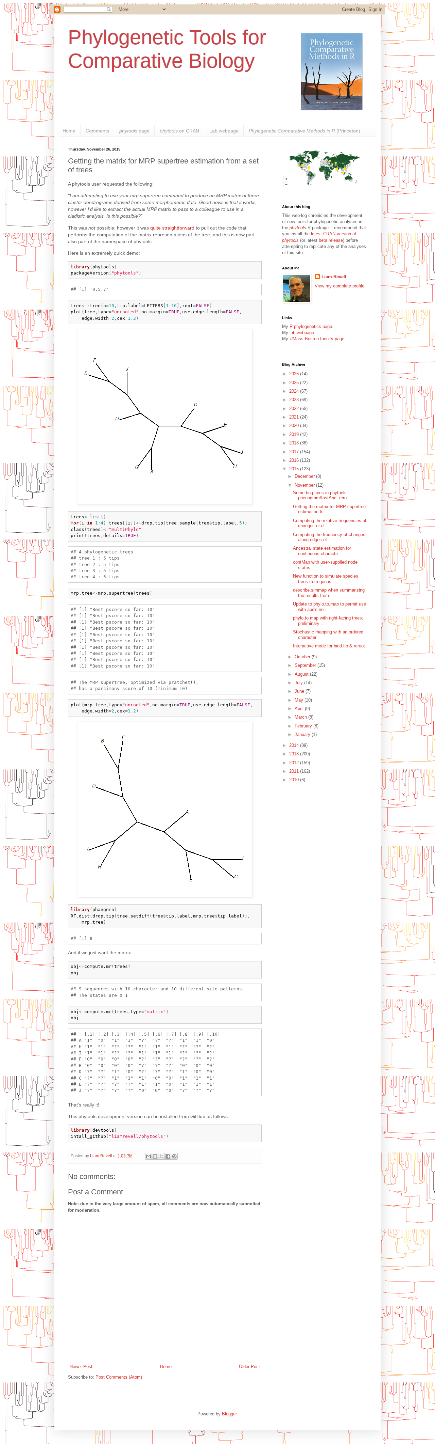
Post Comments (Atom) (118, 1377)
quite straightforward (172, 228)
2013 (294, 753)
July (299, 682)
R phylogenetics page (311, 326)
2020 (294, 425)
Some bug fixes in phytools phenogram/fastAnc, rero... (322, 495)
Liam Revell (333, 276)
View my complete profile (339, 285)
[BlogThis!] (155, 1156)
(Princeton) (304, 131)
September (306, 665)
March (301, 717)
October (303, 656)
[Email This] (148, 1156)
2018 (294, 442)
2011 (294, 771)
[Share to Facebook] (167, 1156)
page (134, 131)
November (305, 485)
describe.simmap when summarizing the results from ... (329, 592)
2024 (294, 391)
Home (69, 131)
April (300, 708)
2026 (294, 373)
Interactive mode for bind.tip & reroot (329, 645)
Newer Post (81, 1366)
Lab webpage (224, 131)
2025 (294, 382)
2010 (294, 779)
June (300, 691)
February (304, 725)
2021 (294, 417)
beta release (331, 240)
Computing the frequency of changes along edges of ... (329, 537)
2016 (294, 460)
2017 (294, 451)
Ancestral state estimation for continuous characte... (322, 551)
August (302, 674)
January (303, 734)
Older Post (249, 1366)
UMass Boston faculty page (317, 338)
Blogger (229, 1413)
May (299, 700)
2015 (294, 468)
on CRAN (179, 131)
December (305, 476)
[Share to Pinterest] (174, 1156)
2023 (294, 399)
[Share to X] (161, 1156)
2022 (294, 408)
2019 (294, 434)
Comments (97, 131)
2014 (294, 745)
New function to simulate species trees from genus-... (325, 579)
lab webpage (302, 332)
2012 (294, 762)
